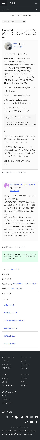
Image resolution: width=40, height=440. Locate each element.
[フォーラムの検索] (24, 21)
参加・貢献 (25, 375)
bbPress (6, 399)
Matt (5, 396)
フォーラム (5, 9)
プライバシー (7, 368)
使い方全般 (15, 15)
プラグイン (25, 364)
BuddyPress (7, 403)
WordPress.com (9, 392)
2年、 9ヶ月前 (17, 47)
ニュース (5, 361)
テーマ (23, 361)
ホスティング (7, 364)
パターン (24, 368)
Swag (24, 385)
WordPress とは (8, 357)
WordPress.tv (8, 385)
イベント (24, 378)
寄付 (23, 382)
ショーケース (26, 357)
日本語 (9, 412)
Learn (4, 375)
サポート (5, 378)
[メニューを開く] (36, 3)
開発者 (4, 382)
